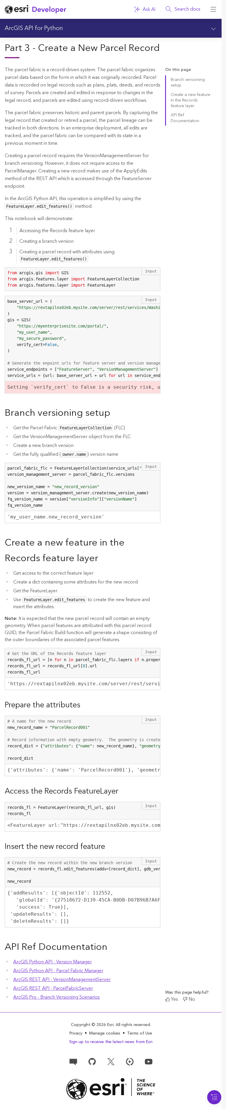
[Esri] (111, 1089)
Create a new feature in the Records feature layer (190, 100)
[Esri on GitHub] (92, 1061)
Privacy (75, 1033)
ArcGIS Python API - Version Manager (52, 962)
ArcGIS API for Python (34, 28)
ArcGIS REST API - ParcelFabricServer (53, 988)
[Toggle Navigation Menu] (214, 1097)
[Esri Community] (73, 1061)
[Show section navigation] (213, 28)
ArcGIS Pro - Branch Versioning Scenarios (56, 997)
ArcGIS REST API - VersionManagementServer (62, 979)
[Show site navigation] (213, 9)
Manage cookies (104, 1033)
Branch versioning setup (188, 82)
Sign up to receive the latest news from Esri (110, 1041)
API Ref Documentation (185, 118)
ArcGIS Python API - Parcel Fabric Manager (58, 971)
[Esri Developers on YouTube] (149, 1061)
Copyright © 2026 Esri (92, 1024)
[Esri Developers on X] (111, 1061)
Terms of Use (139, 1033)
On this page (178, 70)
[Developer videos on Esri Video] (130, 1061)
